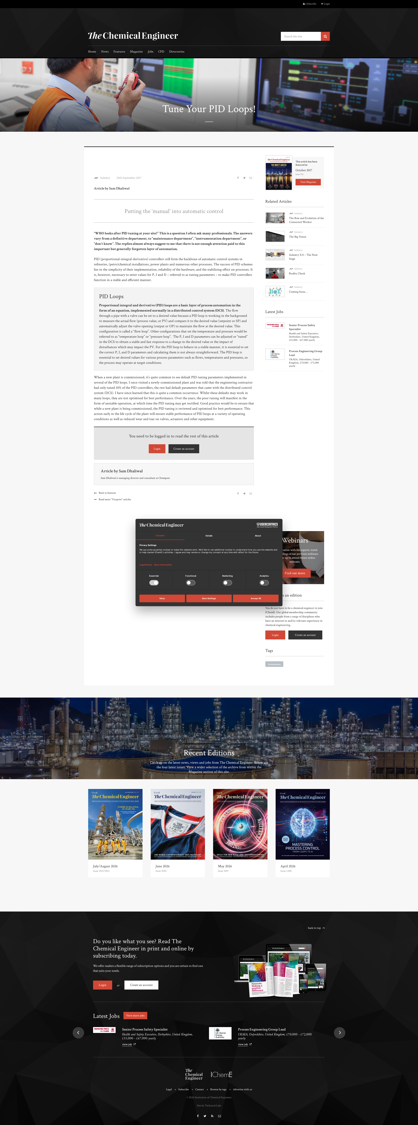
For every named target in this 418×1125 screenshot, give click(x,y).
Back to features (107, 493)
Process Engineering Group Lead (262, 1029)
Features (119, 52)
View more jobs (135, 1015)
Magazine (136, 52)
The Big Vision (297, 237)
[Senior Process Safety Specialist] (104, 1030)
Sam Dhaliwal (131, 471)
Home (92, 52)
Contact (199, 1089)
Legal (169, 1089)
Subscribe (311, 4)
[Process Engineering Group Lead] (220, 1033)
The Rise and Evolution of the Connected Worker (306, 220)
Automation (274, 664)
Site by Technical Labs (209, 1105)
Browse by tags (218, 1089)
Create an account (183, 449)
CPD (161, 52)
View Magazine (308, 182)
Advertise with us (242, 1089)
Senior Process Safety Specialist (145, 1029)
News (105, 52)
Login (327, 4)
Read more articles (115, 499)
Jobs (150, 52)
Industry (105, 177)
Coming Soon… (298, 292)
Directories (176, 52)
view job (127, 1044)
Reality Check (297, 273)
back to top (314, 928)
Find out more (295, 573)
